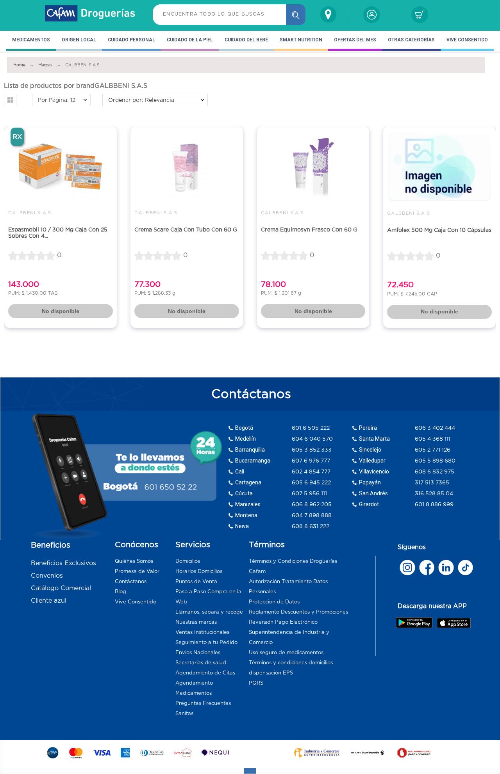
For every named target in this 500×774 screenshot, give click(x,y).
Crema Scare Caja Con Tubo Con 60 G (185, 229)
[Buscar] (295, 14)
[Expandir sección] (250, 771)
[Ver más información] (407, 567)
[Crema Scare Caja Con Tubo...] (186, 166)
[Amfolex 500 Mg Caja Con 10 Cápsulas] (439, 167)
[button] (10, 100)
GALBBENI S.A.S (29, 212)
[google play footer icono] (415, 622)
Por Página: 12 (56, 100)
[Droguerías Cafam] (90, 14)
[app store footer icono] (453, 622)
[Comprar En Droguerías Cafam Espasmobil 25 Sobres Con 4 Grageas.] (60, 166)
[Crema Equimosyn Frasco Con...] (313, 166)
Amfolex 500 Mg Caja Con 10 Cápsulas (439, 230)
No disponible (60, 311)
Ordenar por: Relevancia (141, 100)
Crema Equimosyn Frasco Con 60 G (309, 229)
